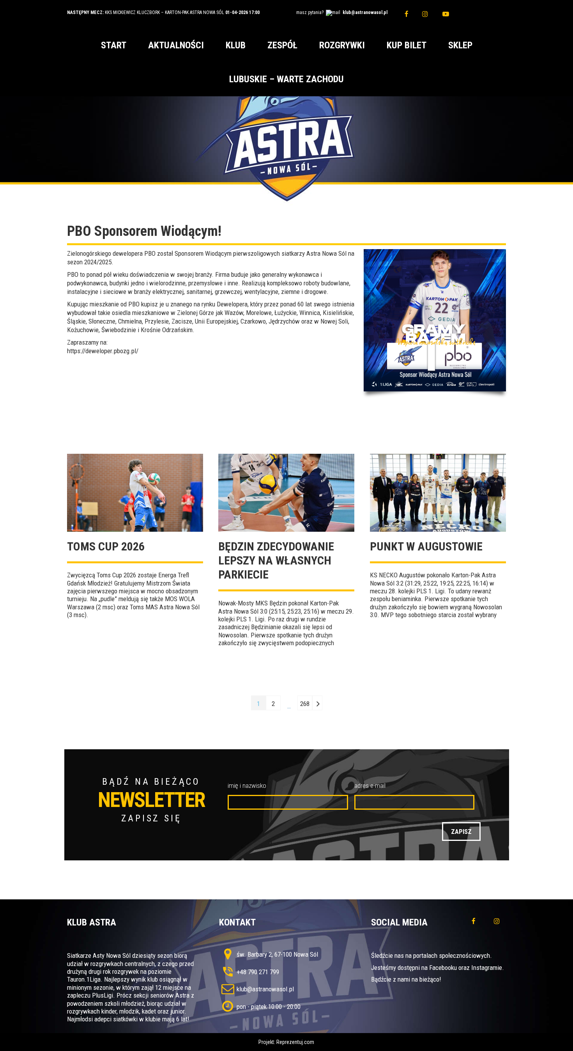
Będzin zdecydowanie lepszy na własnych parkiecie (276, 560)
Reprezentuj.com (295, 1042)
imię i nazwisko (247, 785)
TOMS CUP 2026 (106, 546)
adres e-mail (370, 785)
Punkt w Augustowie (426, 546)
